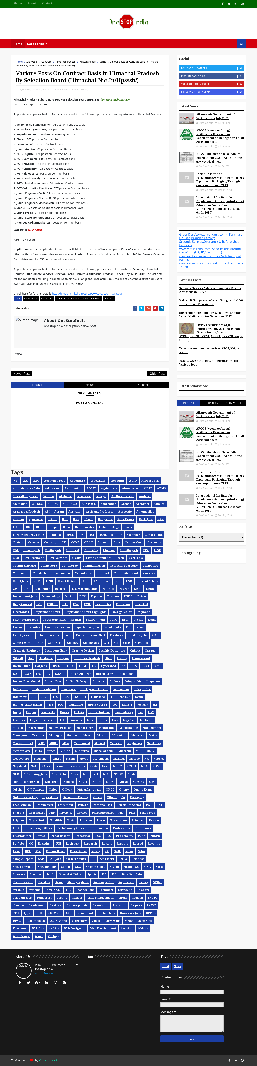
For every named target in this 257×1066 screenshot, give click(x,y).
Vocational (20, 928)
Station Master (23, 882)
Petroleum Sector (129, 805)
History (122, 658)
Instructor (20, 689)
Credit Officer (67, 581)
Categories (35, 44)
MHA (38, 751)
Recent (189, 403)
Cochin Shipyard (24, 566)
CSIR (118, 581)
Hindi (108, 658)
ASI (47, 512)
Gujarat (135, 650)
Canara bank (154, 535)
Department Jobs (25, 596)
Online (124, 789)
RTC (38, 851)
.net (15, 481)
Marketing (119, 735)
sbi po (123, 859)
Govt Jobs (142, 643)
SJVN (147, 867)
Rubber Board (55, 851)
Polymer (18, 820)
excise (17, 627)
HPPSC (69, 666)
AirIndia (48, 496)
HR (94, 666)
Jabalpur (124, 697)
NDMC (157, 766)
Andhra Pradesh (122, 496)
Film (41, 635)
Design (70, 596)
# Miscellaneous (92, 298)
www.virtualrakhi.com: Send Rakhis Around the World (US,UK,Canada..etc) (210, 250)
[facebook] (222, 4)
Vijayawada (112, 921)
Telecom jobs (22, 898)
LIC (62, 720)
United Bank (106, 913)
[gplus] (37, 983)
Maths (153, 735)
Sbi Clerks (107, 859)
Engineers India (54, 620)
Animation (20, 504)
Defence (108, 589)
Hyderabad (108, 666)
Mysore (134, 759)
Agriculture (109, 488)
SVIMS (157, 882)
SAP (41, 859)
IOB (33, 697)
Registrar (72, 843)
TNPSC (152, 898)
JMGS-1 (127, 705)
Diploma (97, 596)
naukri (61, 766)
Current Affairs (147, 581)
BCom (17, 527)
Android (145, 496)
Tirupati (137, 898)
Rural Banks (78, 851)
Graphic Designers (112, 650)
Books (128, 527)
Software (19, 874)
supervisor (126, 882)
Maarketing (36, 728)
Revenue (154, 843)
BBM (160, 519)
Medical (99, 743)
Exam (152, 620)
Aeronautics (73, 488)
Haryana (63, 658)
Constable (40, 573)
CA (120, 535)
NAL (34, 766)
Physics (82, 813)
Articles (159, 504)
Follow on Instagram (195, 92)
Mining (65, 751)
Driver (142, 596)
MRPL (57, 759)
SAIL (117, 851)
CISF (146, 550)
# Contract (47, 298)
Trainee (55, 905)
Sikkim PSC (131, 867)
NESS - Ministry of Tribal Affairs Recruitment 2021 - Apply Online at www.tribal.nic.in (219, 157)
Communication (93, 566)
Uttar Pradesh (35, 921)
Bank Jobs (146, 519)
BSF (91, 535)
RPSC (16, 851)
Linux (103, 720)
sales (141, 851)
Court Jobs (20, 581)
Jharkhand (75, 705)
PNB (132, 813)
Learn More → (43, 973)
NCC (105, 766)
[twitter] (229, 4)
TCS (68, 890)
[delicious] (242, 4)
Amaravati (84, 496)
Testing (62, 898)
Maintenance (128, 728)
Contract (46, 61)
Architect (142, 504)
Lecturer (19, 720)
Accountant (98, 481)
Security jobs (47, 867)
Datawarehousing (84, 589)
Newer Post (21, 374)
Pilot (121, 813)
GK (116, 643)
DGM (82, 596)
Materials (137, 735)
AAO (36, 481)
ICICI (145, 666)
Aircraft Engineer (25, 496)
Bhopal (53, 527)
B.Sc (76, 519)
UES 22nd (54, 913)
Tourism (19, 905)
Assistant (74, 512)
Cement (103, 542)
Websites (127, 928)
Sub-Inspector (103, 882)
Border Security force (28, 535)
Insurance (68, 689)
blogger (37, 385)
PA (123, 797)
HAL (31, 658)
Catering (50, 542)
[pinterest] (64, 983)
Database (61, 589)
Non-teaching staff (26, 782)
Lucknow (146, 720)
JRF (155, 705)
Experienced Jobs (87, 627)
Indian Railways (77, 681)
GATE (39, 643)
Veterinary (79, 921)
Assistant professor (100, 512)
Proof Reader (60, 836)
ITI (111, 697)
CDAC (88, 542)
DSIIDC (52, 604)
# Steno (108, 298)
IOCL (44, 697)
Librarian (48, 720)
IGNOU (60, 674)
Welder (143, 928)
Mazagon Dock (23, 743)
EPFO (113, 620)
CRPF (85, 581)
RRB (28, 851)
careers (34, 542)
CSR (129, 581)
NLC (106, 774)
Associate (125, 512)
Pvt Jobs (18, 843)
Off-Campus (35, 789)
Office (53, 789)
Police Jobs (147, 813)
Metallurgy (154, 743)
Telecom (143, 890)
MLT (139, 751)
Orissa (97, 797)
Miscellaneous (88, 61)
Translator (100, 905)
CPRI (49, 581)
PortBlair (56, 820)
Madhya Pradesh (60, 728)
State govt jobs (131, 874)
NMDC (118, 774)
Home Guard (141, 658)
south (50, 874)
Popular (212, 403)
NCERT (131, 766)
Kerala (64, 712)
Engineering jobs (25, 620)
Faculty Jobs (112, 627)
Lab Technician (99, 712)
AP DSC (37, 504)
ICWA (27, 674)
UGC (69, 913)
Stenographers (78, 882)
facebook (142, 385)
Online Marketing (25, 797)
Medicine (116, 743)
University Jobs (130, 913)
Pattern (83, 805)
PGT (149, 805)
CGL (16, 550)
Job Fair (142, 705)
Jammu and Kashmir (27, 705)
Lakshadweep (124, 712)
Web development (103, 928)
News (74, 774)
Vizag (129, 921)
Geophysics (91, 643)
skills (159, 867)
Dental (150, 589)
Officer (67, 789)
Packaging (137, 797)
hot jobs (41, 666)
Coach (119, 558)
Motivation (41, 759)
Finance (54, 635)
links (90, 720)
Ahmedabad (130, 488)
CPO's (37, 581)
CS (96, 581)
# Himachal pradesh (68, 298)
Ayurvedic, (25, 89)
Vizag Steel (145, 921)
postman (86, 820)
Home (18, 3)
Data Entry (42, 589)
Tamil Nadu (53, 890)
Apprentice (108, 504)
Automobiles (145, 512)
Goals (127, 643)
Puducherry (124, 836)
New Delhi (59, 774)
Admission (52, 488)
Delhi (137, 589)
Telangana (125, 890)
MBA (41, 743)
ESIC (125, 620)
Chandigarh (31, 550)
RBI (58, 843)
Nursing (138, 782)
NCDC (117, 766)
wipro (39, 936)
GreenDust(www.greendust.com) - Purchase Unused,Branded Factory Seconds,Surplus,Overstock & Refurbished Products (210, 239)
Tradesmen (37, 905)
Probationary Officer (38, 828)
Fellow (139, 627)
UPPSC (151, 913)
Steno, (84, 89)
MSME (70, 759)
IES (38, 674)
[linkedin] (46, 983)
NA (146, 759)
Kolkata (79, 712)
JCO (60, 705)
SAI (107, 851)
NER (16, 774)
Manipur (73, 735)
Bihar (66, 527)
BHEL (40, 527)
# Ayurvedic (30, 298)
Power (101, 820)
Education (123, 604)
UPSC (17, 921)
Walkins (54, 928)
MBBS (53, 743)
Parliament (65, 805)
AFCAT (91, 488)
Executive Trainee (57, 627)
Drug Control (22, 604)
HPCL (56, 666)
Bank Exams (125, 519)
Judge (17, 712)
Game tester (22, 643)
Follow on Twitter (194, 68)
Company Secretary (124, 566)
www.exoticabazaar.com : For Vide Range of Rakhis (210, 258)
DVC (76, 604)
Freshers (116, 635)
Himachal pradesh (65, 61)
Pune (141, 836)
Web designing (75, 928)
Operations (50, 797)
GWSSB (18, 658)
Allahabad (65, 496)
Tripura (136, 905)
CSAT (106, 581)
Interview (20, 697)
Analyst (101, 496)
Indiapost (99, 681)
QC (31, 843)
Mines (51, 751)
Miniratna (82, 751)
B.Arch (52, 519)
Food (68, 635)
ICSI (16, 674)
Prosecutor (82, 836)
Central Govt (134, 542)
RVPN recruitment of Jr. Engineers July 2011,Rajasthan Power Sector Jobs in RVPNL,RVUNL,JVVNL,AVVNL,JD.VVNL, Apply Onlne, (211, 332)
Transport (120, 905)
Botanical (55, 535)
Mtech (84, 759)
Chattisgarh (53, 550)
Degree (124, 589)
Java (50, 705)
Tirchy (122, 898)
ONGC (110, 789)
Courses (149, 573)
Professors (143, 828)
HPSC (83, 666)
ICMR (157, 666)
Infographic (133, 681)
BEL (28, 527)
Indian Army (105, 674)
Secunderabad (23, 867)
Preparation (118, 820)
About (32, 3)
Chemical (72, 550)
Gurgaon (151, 650)
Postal (71, 820)
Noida (131, 774)
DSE (39, 604)
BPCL (70, 535)
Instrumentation (44, 689)
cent (116, 542)
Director (113, 596)
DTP (65, 604)
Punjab (155, 836)
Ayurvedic (31, 61)
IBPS (133, 666)
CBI (63, 542)
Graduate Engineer (26, 650)
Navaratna (77, 766)
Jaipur (139, 697)
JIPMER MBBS (97, 705)
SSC (114, 874)
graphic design (83, 650)
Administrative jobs (26, 488)
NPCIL (82, 782)
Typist (28, 913)
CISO (157, 550)
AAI (25, 481)
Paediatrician (22, 805)
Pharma (18, 813)
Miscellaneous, (72, 89)
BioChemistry (84, 527)
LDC (151, 712)
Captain (18, 542)
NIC (85, 774)
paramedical (44, 805)
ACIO (133, 481)
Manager (55, 735)
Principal (138, 820)
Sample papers (23, 859)
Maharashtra (85, 728)
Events (138, 620)
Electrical (141, 604)
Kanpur (31, 712)
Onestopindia (49, 1060)
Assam (59, 512)
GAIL (155, 635)
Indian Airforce (80, 674)
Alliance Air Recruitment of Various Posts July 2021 (215, 116)
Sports (92, 874)
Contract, (37, 89)
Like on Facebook (193, 76)
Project (41, 836)
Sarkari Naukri (76, 859)
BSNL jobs (106, 535)
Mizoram (124, 751)
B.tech (88, 519)
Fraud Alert (97, 635)
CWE (16, 589)
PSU (108, 836)
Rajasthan (45, 843)
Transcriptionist (77, 905)
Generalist (55, 643)
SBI (93, 859)
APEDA (53, 504)
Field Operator (23, 635)
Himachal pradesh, (53, 89)
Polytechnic (37, 820)
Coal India (136, 558)
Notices (68, 782)
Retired (138, 843)
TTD (16, 913)
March (88, 735)
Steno (103, 61)
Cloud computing (98, 558)
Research (90, 843)
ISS (76, 697)
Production (100, 828)
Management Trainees (29, 735)
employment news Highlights (85, 612)
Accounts (118, 481)
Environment (95, 620)
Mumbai (119, 759)
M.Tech (18, 728)
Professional (122, 828)
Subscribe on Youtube (196, 84)
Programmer (22, 836)
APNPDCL (89, 504)
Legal (34, 720)
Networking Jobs (35, 774)
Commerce (70, 566)
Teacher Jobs (85, 890)
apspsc (126, 504)
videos (96, 921)
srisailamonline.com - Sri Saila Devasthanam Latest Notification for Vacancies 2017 (210, 314)
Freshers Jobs (138, 635)
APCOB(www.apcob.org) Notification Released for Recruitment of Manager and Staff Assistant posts (220, 136)
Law (140, 712)
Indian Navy (53, 681)
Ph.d (160, 805)
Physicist (65, 813)
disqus (90, 385)
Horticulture (21, 666)
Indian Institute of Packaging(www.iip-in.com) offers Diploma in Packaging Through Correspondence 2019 (220, 179)
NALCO (46, 766)
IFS (48, 674)
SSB (103, 874)
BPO (81, 535)
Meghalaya (134, 743)
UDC (39, 913)
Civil (16, 558)
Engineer (143, 612)
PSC (98, 836)
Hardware (46, 658)
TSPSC (151, 905)
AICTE (147, 488)
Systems (34, 890)
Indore (115, 681)
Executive (33, 627)
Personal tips (102, 805)
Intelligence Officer (94, 689)
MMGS (150, 751)
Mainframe (107, 728)
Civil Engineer (34, 558)
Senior (66, 867)
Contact (47, 3)
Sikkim (114, 867)
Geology (72, 643)
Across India (150, 481)
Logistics (129, 720)
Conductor (20, 573)
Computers (150, 566)
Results (107, 843)
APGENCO (69, 504)
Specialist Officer (71, 874)
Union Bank (85, 913)
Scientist (138, 859)
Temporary (44, 898)
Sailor (129, 851)
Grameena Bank (56, 650)
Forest (80, 635)
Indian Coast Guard (26, 681)
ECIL (87, 604)
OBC (152, 782)
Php (52, 813)
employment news (47, 612)
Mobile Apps (21, 759)
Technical (106, 890)
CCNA (75, 542)
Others (112, 797)
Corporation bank (126, 573)
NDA (144, 766)
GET (106, 643)
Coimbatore (49, 566)
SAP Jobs (55, 859)
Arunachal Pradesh (26, 512)
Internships (121, 689)
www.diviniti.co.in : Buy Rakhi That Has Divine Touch (211, 265)
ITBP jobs (98, 697)
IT (84, 697)
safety (95, 851)
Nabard (159, 759)
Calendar (133, 535)
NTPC (110, 782)
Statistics (44, 882)
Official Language (89, 789)
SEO (78, 867)
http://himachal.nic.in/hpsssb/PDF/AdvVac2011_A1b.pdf (87, 293)
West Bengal (21, 936)
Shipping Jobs (95, 867)
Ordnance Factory (75, 797)
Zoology (53, 936)
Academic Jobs (54, 481)
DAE (27, 589)
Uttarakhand (58, 921)
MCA (65, 743)
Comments (234, 403)
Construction (60, 573)
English (75, 620)
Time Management (100, 898)
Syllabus (18, 890)
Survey (143, 882)
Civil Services (58, 558)
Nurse (123, 782)
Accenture (77, 481)
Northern (52, 782)
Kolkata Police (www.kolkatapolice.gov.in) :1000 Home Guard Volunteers (211, 302)
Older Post (157, 374)
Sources (36, 874)
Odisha (17, 789)
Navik (93, 766)
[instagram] (236, 4)
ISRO (65, 697)
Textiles (77, 898)
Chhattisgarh (129, 550)
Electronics (21, 612)
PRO (16, 828)
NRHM (96, 782)
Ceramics (154, 542)
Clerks (76, 558)
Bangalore (105, 519)
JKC (114, 705)
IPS (55, 697)
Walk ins (38, 928)
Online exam (143, 789)
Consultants (83, 573)
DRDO (128, 596)
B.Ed (65, 519)
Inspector (153, 681)
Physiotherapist (103, 813)
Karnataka (48, 712)
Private (154, 820)
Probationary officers (72, 828)
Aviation (18, 519)
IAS (123, 666)
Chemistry (91, 550)
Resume (122, 843)
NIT (95, 774)
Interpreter (142, 689)
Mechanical (82, 743)
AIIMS (161, 488)
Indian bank (126, 674)
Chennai (109, 550)
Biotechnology (109, 527)
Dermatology (51, 596)
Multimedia (101, 759)
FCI (128, 627)
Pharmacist (37, 813)
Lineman (76, 720)
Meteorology (21, 751)
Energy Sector (121, 612)
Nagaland (19, 766)
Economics (103, 604)
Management (152, 728)
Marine (102, 735)
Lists (115, 720)
